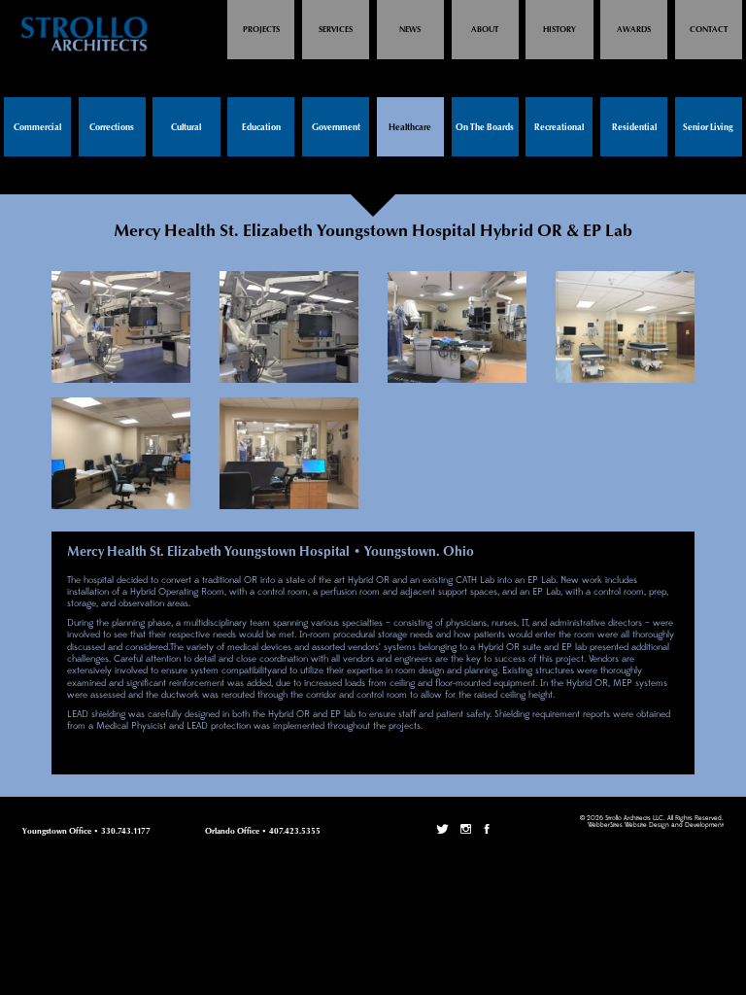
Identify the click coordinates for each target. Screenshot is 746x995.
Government (336, 127)
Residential (634, 127)
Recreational (559, 127)
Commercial (37, 127)
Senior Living (708, 127)
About (484, 29)
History (559, 29)
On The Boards (485, 127)
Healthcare (410, 127)
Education (261, 127)
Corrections (111, 127)
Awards (634, 29)
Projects (261, 29)
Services (336, 29)
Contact (709, 29)
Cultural (186, 127)
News (410, 29)
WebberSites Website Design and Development (656, 825)
